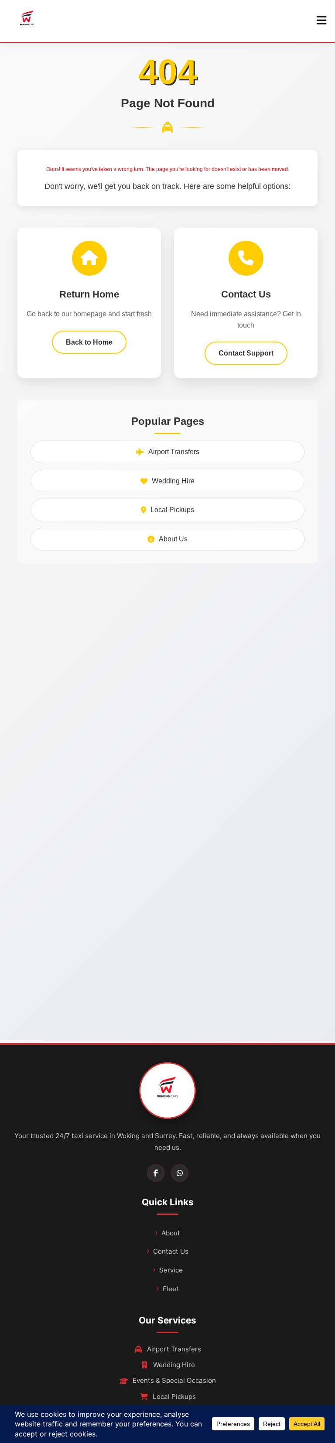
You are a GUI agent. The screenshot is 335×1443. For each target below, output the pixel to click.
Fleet (171, 1289)
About (170, 1233)
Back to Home (89, 342)
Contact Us (170, 1251)
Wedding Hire (173, 481)
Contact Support (246, 353)
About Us (173, 539)
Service (171, 1270)
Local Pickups (172, 509)
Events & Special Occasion (174, 1380)
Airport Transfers (173, 451)
